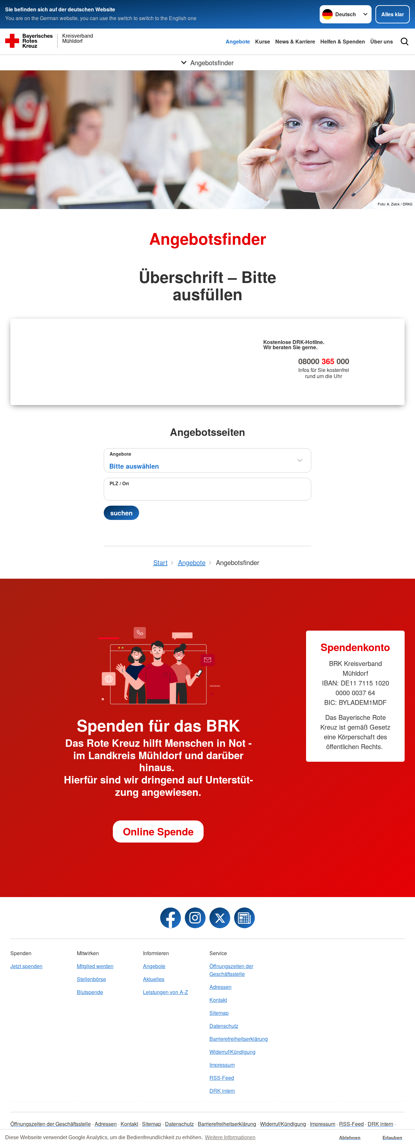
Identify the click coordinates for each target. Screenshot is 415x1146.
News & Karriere (295, 41)
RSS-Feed (221, 1077)
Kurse (262, 41)
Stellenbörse (91, 979)
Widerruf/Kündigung (232, 1051)
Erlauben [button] (392, 1137)
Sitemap (219, 1013)
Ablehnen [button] (350, 1137)
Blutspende (90, 992)
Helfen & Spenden (342, 41)
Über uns (381, 41)
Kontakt (218, 1000)
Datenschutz (223, 1025)
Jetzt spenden (26, 966)
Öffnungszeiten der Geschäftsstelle (231, 970)
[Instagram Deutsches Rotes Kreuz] (195, 917)
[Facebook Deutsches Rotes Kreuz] (170, 917)
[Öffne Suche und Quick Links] (404, 41)
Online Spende (158, 831)
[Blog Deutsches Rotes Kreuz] (244, 917)
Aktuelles (153, 979)
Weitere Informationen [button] (230, 1137)
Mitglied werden (95, 966)
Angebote (238, 41)
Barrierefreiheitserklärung (238, 1038)
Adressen (220, 987)
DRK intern (222, 1090)
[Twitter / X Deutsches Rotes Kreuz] (219, 917)
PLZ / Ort (119, 483)
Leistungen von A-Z (165, 992)
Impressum (222, 1064)
